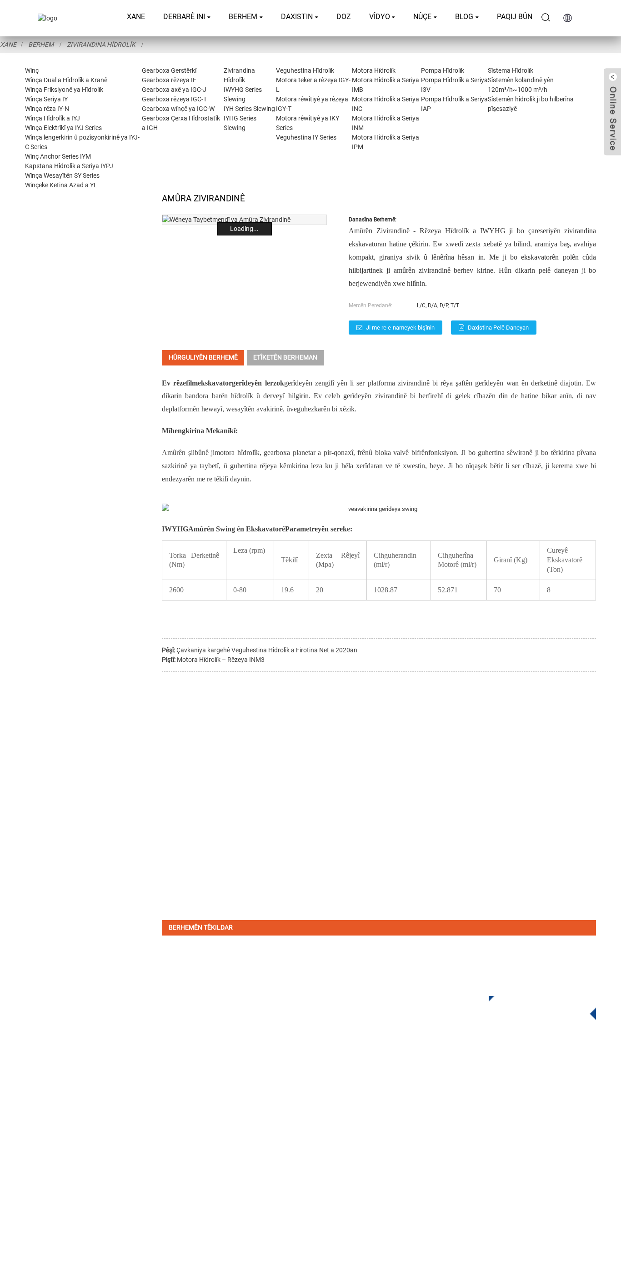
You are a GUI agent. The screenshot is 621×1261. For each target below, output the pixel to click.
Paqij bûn (514, 16)
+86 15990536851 (443, 1166)
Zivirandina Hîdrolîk (101, 44)
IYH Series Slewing (249, 108)
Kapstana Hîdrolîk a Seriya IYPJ (69, 166)
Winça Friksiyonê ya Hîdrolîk (64, 89)
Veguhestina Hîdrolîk (305, 70)
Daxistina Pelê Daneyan (498, 327)
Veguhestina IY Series (306, 137)
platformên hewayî (195, 409)
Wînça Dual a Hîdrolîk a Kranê (66, 80)
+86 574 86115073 (436, 1147)
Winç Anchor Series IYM (58, 156)
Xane (136, 16)
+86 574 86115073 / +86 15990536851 (473, 1091)
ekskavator (215, 383)
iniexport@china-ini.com (446, 1110)
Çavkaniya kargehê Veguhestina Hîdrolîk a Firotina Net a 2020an (266, 650)
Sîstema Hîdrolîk (510, 70)
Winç (32, 70)
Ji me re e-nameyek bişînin (400, 327)
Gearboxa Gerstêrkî (169, 70)
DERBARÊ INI (184, 16)
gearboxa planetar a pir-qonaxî (308, 452)
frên (363, 452)
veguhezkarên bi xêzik (322, 409)
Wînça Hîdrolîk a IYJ (52, 118)
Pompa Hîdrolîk (442, 70)
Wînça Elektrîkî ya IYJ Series (63, 127)
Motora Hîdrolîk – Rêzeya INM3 (221, 659)
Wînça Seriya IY (46, 99)
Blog (464, 16)
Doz (343, 16)
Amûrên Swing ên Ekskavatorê (236, 529)
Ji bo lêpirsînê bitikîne (535, 1005)
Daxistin (297, 16)
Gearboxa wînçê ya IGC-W (178, 108)
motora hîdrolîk (237, 452)
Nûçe (422, 16)
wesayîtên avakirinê (254, 409)
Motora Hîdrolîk (374, 70)
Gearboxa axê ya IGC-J (174, 89)
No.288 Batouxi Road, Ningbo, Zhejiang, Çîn (488, 1129)
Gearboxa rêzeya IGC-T (174, 99)
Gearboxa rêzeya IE (169, 80)
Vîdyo (379, 16)
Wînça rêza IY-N (47, 108)
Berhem (243, 16)
